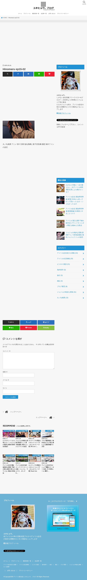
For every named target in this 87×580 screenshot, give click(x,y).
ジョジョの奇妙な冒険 (66, 292)
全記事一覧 (44, 13)
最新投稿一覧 (35, 13)
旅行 (60, 275)
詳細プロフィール (64, 113)
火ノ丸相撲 (62, 297)
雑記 (60, 281)
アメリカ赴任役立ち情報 (67, 253)
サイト (5, 388)
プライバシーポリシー (63, 13)
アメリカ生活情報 (65, 258)
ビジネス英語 (63, 264)
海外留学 (61, 270)
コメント (7, 351)
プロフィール (26, 13)
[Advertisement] (29, 45)
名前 (5, 372)
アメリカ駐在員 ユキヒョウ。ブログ (25, 576)
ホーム (20, 13)
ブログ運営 (62, 286)
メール (6, 380)
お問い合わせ (51, 13)
